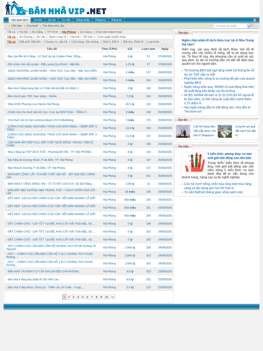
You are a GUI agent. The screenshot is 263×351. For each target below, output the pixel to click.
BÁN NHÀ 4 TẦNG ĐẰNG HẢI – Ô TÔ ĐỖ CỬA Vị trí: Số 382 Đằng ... (51, 183)
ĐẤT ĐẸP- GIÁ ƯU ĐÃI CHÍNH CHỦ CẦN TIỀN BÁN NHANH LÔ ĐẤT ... (51, 200)
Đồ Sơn (88, 36)
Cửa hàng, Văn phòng (85, 41)
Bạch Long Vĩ (57, 36)
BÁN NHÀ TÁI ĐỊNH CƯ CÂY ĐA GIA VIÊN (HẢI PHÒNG (43, 271)
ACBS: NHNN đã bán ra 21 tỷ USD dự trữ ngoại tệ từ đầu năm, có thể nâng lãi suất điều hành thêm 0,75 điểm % (219, 99)
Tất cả (11, 31)
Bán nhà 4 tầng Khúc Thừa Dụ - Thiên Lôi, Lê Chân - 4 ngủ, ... (46, 287)
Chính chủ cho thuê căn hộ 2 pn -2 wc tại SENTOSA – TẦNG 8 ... (48, 112)
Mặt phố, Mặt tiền (30, 41)
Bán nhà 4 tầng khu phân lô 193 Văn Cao (33, 279)
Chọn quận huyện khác (111, 36)
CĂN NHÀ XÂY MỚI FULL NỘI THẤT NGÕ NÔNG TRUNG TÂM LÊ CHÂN (49, 144)
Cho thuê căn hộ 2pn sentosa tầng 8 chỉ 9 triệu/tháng (40, 120)
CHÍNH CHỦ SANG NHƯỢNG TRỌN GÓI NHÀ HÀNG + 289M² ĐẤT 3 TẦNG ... (51, 128)
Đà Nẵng (37, 31)
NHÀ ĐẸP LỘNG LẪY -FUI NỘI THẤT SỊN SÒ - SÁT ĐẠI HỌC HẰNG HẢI (50, 176)
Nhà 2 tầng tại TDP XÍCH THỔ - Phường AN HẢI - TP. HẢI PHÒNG (49, 151)
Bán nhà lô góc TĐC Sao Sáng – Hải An (32, 96)
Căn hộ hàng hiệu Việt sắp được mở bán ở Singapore (204, 131)
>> (112, 297)
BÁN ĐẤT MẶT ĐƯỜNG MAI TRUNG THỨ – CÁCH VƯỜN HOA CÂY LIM (50, 192)
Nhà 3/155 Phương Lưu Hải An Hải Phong (33, 104)
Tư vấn (183, 146)
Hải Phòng (69, 31)
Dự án (182, 120)
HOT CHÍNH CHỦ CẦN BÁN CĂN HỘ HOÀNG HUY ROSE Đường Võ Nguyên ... (51, 247)
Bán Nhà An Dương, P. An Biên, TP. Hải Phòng (36, 167)
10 (106, 297)
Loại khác (153, 41)
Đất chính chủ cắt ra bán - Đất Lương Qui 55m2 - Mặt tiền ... (45, 64)
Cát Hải (74, 36)
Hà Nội (23, 31)
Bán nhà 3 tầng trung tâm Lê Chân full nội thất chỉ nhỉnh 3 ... (44, 88)
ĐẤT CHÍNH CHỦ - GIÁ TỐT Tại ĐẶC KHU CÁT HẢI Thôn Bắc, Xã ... (51, 223)
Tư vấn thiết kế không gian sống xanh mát (213, 192)
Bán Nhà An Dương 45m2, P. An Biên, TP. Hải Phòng (40, 159)
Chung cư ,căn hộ (56, 41)
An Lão (40, 36)
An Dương (26, 36)
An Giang (86, 31)
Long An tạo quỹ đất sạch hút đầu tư (245, 131)
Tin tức (183, 33)
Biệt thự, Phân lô (133, 41)
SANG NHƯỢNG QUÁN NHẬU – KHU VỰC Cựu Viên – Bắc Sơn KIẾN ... (51, 72)
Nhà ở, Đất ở (111, 41)
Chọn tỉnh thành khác (109, 31)
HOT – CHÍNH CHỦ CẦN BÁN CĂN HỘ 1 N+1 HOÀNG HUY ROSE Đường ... (49, 255)
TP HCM (52, 31)
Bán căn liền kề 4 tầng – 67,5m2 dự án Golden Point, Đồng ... (45, 56)
